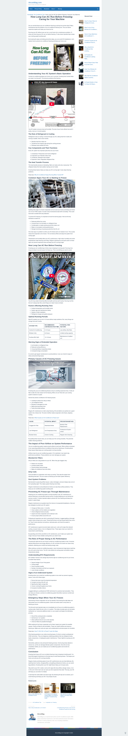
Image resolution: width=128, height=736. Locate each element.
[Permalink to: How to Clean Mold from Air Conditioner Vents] (35, 688)
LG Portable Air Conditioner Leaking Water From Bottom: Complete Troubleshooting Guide (51, 696)
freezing (54, 702)
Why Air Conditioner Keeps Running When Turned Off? (48, 175)
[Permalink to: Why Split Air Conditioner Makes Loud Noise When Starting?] (68, 688)
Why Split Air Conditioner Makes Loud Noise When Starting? (66, 695)
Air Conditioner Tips (37, 702)
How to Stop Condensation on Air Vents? (37, 706)
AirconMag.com (35, 2)
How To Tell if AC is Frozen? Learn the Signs (46, 631)
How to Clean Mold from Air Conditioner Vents (34, 694)
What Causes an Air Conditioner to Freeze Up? (46, 418)
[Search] (98, 9)
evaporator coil (49, 702)
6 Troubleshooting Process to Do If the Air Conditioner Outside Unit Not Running (66, 707)
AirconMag (40, 714)
